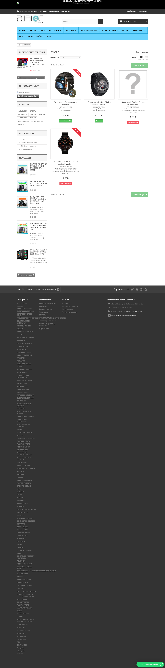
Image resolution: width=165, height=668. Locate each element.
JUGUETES (21, 358)
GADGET (20, 329)
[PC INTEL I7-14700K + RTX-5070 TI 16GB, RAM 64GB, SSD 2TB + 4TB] (22, 186)
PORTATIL (33, 114)
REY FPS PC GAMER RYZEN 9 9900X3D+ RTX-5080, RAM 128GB (38, 167)
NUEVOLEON (22, 111)
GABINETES (21, 627)
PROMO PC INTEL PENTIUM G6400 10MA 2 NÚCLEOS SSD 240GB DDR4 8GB (37, 62)
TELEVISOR (21, 541)
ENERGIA (20, 544)
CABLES (20, 588)
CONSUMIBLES (22, 624)
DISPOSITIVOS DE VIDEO (26, 417)
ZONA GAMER (22, 645)
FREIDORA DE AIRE (24, 326)
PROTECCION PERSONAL (26, 438)
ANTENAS (20, 498)
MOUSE (19, 367)
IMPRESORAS (22, 599)
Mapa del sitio (44, 329)
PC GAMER (71, 30)
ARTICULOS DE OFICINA (25, 395)
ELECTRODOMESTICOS (25, 398)
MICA (19, 489)
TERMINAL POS (22, 582)
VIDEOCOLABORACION (25, 332)
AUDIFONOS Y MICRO (24, 370)
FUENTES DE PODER (24, 380)
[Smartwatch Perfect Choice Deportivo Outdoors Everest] (66, 84)
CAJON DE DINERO (23, 533)
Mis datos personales (69, 312)
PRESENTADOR (22, 530)
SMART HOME (22, 463)
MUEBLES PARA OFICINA (26, 468)
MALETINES (21, 474)
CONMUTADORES (23, 602)
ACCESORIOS (22, 303)
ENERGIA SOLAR (23, 392)
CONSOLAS (21, 409)
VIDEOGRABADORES (24, 480)
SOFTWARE (21, 524)
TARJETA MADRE (23, 605)
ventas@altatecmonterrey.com (126, 315)
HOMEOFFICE (23, 118)
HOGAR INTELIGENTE (24, 432)
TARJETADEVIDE (37, 121)
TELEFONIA (21, 561)
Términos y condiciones (28, 146)
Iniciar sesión (142, 11)
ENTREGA (24, 139)
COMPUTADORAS (23, 346)
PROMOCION (22, 114)
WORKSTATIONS (89, 30)
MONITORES (21, 349)
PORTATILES (139, 30)
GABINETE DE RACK (24, 486)
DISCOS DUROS (22, 527)
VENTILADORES (22, 574)
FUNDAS (20, 477)
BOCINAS (20, 515)
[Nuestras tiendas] (32, 92)
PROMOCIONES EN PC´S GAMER (45, 30)
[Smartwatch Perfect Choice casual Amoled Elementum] (99, 84)
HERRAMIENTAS (22, 503)
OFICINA (42, 114)
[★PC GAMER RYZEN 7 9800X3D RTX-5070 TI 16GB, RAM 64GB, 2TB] (22, 202)
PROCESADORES (23, 614)
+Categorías (35, 36)
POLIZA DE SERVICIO (24, 550)
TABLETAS (20, 492)
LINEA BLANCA (22, 536)
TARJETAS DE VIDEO (24, 343)
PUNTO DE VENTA (23, 441)
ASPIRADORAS (22, 386)
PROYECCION (22, 383)
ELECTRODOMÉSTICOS (25, 311)
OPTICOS (20, 617)
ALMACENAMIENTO (24, 483)
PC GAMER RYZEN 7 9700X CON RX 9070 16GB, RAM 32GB (38, 252)
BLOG (49, 36)
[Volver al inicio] (19, 45)
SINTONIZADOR (22, 450)
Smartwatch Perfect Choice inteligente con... (132, 103)
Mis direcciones (67, 309)
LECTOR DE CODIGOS (25, 585)
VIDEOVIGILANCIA (23, 447)
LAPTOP (33, 118)
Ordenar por (55, 57)
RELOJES (20, 471)
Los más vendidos (45, 309)
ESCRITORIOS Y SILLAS (25, 337)
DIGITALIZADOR (22, 512)
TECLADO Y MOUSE (24, 364)
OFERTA (33, 111)
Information (26, 133)
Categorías (20, 648)
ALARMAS (20, 506)
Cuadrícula (141, 59)
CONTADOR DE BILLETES (26, 521)
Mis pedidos (66, 303)
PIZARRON (20, 538)
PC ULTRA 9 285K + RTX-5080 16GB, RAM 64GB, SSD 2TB (38, 183)
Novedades (25, 158)
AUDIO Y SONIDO (23, 373)
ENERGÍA (20, 429)
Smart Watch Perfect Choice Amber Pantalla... (66, 163)
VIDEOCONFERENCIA (24, 564)
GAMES (19, 495)
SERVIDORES (21, 501)
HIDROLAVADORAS (23, 389)
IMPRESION (21, 435)
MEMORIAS (21, 633)
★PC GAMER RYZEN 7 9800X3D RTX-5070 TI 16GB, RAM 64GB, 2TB (38, 226)
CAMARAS (20, 547)
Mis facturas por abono (70, 306)
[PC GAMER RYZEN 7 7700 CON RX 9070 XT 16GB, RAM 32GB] (22, 254)
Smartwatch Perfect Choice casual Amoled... (99, 103)
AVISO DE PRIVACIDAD (29, 142)
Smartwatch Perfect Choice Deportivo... (65, 103)
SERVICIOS (21, 340)
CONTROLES (21, 401)
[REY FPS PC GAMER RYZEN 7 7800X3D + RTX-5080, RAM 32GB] (22, 168)
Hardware (20, 654)
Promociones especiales (32, 52)
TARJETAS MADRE (23, 444)
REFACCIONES (22, 636)
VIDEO (19, 553)
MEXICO (21, 124)
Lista (147, 59)
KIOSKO (20, 577)
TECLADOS (21, 361)
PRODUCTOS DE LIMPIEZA (26, 591)
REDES (19, 611)
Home (22, 30)
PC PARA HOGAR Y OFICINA (115, 30)
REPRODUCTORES (23, 465)
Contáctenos (131, 11)
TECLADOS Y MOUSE (24, 352)
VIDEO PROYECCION (24, 355)
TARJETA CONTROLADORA (26, 509)
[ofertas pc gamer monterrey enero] (82, 5)
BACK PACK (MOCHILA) (25, 518)
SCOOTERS (21, 335)
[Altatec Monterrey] (37, 19)
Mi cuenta (67, 299)
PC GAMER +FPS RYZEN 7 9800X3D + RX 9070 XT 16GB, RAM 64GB (38, 200)
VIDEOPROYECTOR (24, 580)
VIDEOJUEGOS (23, 121)
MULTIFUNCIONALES (24, 608)
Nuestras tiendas (29, 86)
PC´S (21, 36)
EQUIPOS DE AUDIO (24, 630)
